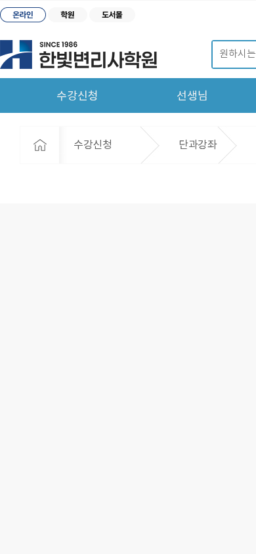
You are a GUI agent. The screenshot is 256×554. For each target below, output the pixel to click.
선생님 (192, 96)
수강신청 (77, 96)
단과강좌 (198, 145)
